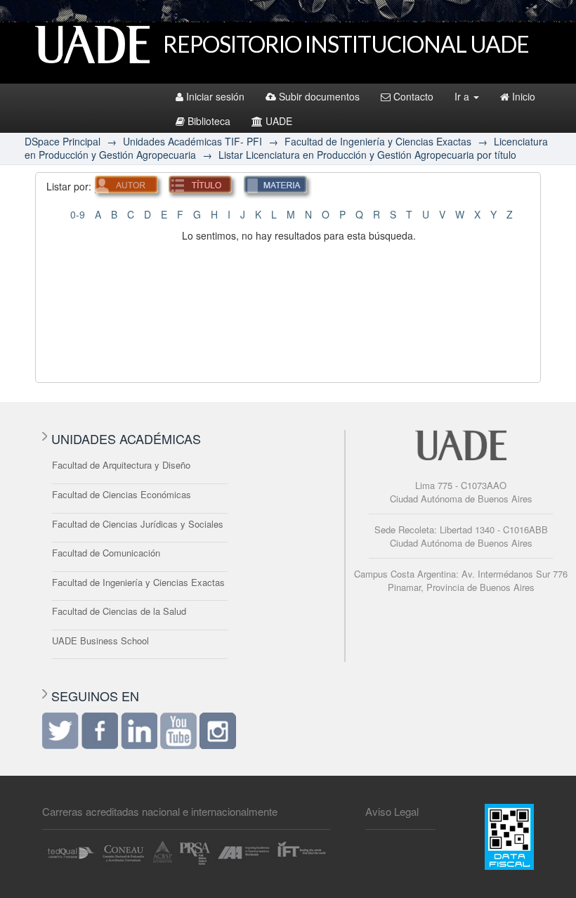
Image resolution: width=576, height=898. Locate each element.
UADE (279, 121)
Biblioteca (209, 121)
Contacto (413, 96)
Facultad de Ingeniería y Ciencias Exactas (377, 141)
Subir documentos (319, 96)
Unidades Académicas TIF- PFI (192, 141)
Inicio (523, 96)
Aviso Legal (392, 811)
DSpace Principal (62, 141)
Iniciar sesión (215, 96)
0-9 (77, 214)
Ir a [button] (463, 96)
